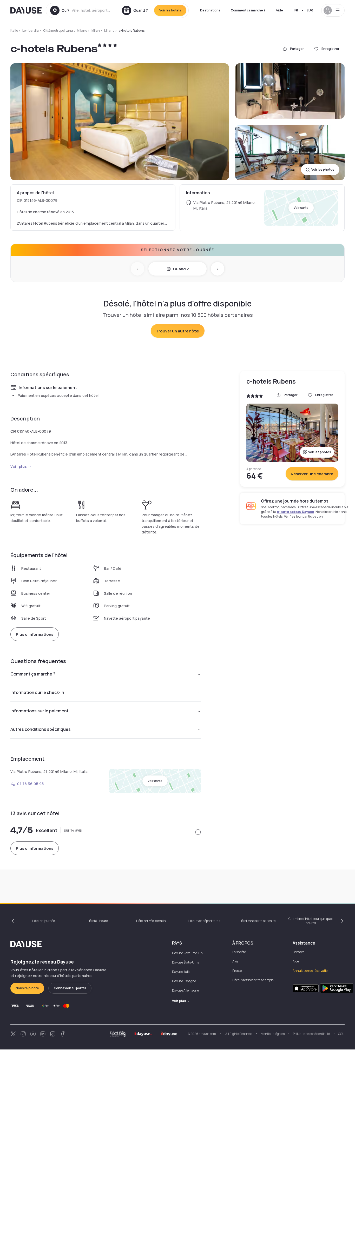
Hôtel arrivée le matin (151, 921)
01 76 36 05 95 (30, 783)
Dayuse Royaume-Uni (187, 953)
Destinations (210, 10)
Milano (109, 30)
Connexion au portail (70, 988)
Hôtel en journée (43, 921)
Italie (14, 30)
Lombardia (30, 30)
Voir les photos (322, 169)
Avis (235, 961)
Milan (95, 30)
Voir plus (18, 466)
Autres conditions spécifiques (40, 729)
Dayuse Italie (181, 971)
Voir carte (301, 207)
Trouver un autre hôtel (177, 331)
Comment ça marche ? (248, 10)
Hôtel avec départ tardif (204, 921)
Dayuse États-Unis (185, 962)
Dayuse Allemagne (185, 990)
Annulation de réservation (311, 970)
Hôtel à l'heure (98, 921)
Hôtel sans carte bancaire (257, 921)
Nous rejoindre (27, 988)
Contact (298, 952)
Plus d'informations (34, 634)
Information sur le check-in (37, 692)
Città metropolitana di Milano (65, 30)
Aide (279, 10)
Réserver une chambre (312, 474)
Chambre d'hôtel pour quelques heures (310, 920)
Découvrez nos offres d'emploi (253, 980)
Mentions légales (273, 1034)
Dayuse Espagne (184, 981)
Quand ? (181, 269)
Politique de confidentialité (311, 1034)
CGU (341, 1034)
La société (239, 952)
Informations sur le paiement (39, 711)
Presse (237, 970)
